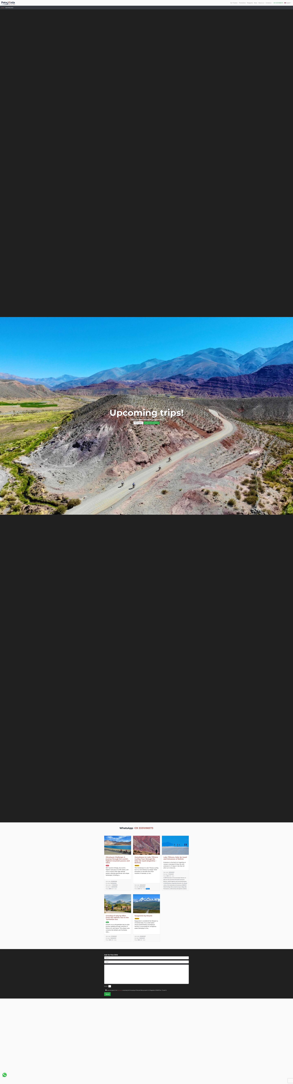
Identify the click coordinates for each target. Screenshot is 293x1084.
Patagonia (250, 3)
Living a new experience (152, 423)
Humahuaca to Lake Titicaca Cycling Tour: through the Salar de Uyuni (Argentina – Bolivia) (146, 860)
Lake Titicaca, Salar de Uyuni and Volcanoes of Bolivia (175, 858)
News (255, 3)
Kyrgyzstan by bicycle (143, 916)
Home (2, 7)
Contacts (268, 3)
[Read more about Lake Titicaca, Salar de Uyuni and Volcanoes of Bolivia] (175, 845)
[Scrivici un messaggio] (5, 1074)
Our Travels (233, 3)
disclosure (119, 990)
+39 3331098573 (278, 3)
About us (261, 3)
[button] (22, 415)
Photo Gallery (138, 423)
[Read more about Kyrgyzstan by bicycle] (146, 903)
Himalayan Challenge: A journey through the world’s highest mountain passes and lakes (118, 860)
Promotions (242, 3)
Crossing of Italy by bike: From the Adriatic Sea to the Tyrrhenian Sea (117, 917)
